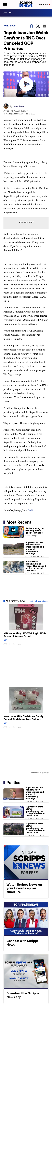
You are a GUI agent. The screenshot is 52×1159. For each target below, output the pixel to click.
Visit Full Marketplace (39, 601)
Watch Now (44, 4)
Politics (9, 25)
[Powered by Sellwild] (44, 773)
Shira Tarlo (18, 106)
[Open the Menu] (5, 4)
